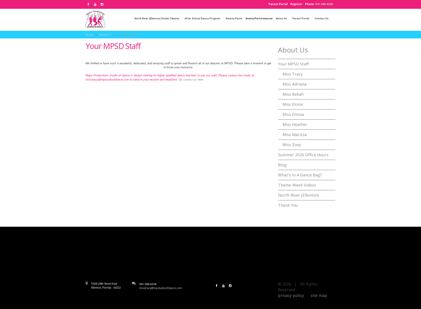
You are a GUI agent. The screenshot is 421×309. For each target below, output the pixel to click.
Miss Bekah (293, 94)
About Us (105, 35)
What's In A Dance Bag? (300, 175)
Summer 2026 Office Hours (303, 154)
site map (318, 295)
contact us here (193, 79)
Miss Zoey (291, 144)
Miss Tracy (292, 74)
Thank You (288, 205)
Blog (282, 164)
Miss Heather (294, 124)
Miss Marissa (294, 134)
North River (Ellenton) (298, 195)
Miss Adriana (294, 84)
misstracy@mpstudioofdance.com (160, 288)
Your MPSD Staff (293, 63)
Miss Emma (293, 114)
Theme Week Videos (297, 185)
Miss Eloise (292, 104)
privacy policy (291, 295)
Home (89, 35)
